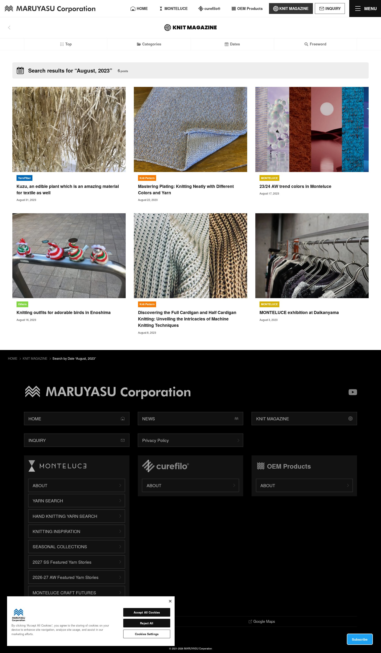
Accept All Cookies (147, 612)
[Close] (170, 601)
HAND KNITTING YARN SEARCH (65, 516)
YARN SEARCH (48, 500)
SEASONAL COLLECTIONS (60, 546)
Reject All (146, 623)
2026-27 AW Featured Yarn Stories (66, 577)
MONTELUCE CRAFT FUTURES (64, 592)
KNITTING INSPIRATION (56, 531)
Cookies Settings (147, 634)
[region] (91, 621)
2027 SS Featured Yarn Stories (62, 562)
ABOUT (40, 485)
